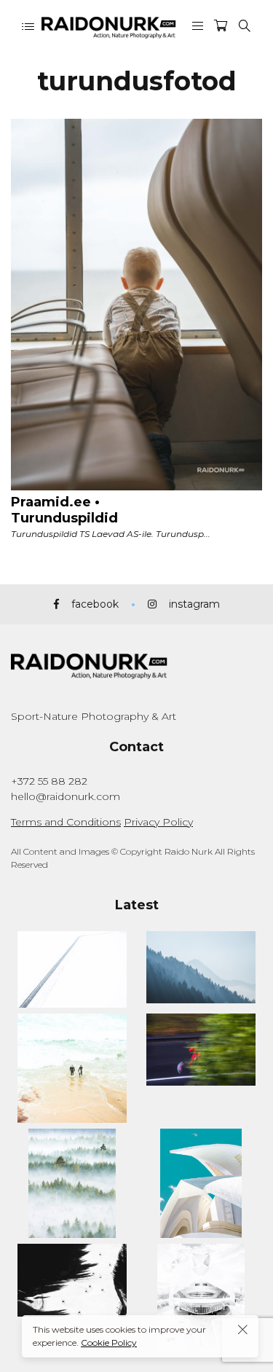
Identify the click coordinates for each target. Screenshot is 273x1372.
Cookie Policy (109, 1342)
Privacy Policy (158, 821)
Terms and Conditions (66, 821)
